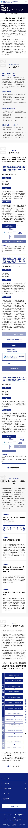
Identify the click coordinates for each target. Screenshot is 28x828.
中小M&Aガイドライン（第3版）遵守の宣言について (14, 824)
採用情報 (6, 799)
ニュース (6, 794)
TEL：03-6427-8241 (14, 820)
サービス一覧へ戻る (15, 766)
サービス (6, 778)
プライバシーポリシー (13, 823)
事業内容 (6, 13)
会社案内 (6, 783)
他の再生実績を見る (15, 468)
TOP (2, 13)
